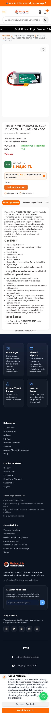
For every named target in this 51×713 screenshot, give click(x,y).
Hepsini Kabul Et (25, 710)
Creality (6, 468)
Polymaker (8, 475)
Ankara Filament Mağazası (16, 450)
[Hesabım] (40, 12)
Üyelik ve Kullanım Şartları (15, 537)
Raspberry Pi (9, 431)
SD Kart (7, 439)
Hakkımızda (9, 533)
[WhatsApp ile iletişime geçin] (43, 696)
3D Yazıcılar (8, 427)
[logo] (22, 12)
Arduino (7, 435)
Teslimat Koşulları (11, 530)
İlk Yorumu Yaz (23, 133)
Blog (5, 453)
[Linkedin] (37, 629)
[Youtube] (22, 629)
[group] (25, 80)
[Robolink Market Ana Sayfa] (25, 565)
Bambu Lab (9, 471)
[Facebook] (6, 629)
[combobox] (25, 20)
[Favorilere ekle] (43, 49)
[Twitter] (14, 629)
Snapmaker (8, 482)
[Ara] (45, 20)
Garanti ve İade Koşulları (15, 544)
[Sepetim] (45, 12)
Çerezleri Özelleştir (25, 704)
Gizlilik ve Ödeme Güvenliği (16, 548)
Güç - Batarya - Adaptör (23, 36)
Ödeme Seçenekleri (32, 202)
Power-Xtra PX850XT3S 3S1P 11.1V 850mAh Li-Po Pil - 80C (26, 39)
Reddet (28, 690)
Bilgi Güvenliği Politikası (13, 516)
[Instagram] (29, 629)
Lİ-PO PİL (41, 36)
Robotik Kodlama (11, 442)
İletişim (6, 552)
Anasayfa (6, 36)
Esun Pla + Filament (12, 479)
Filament (7, 446)
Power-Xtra (19, 138)
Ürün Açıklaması (11, 202)
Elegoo (6, 486)
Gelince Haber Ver (16, 187)
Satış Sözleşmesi (11, 541)
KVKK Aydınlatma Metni (13, 500)
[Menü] (3, 12)
